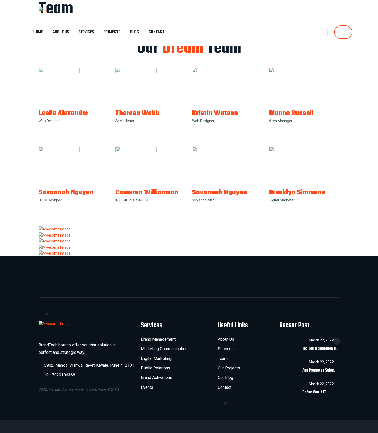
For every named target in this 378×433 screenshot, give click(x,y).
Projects (112, 32)
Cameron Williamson (146, 192)
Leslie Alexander (63, 113)
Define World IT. (314, 392)
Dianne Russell (291, 113)
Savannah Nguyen (66, 192)
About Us (60, 32)
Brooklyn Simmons (297, 192)
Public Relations (155, 368)
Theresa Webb (137, 113)
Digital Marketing (156, 358)
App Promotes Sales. (318, 370)
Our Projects (229, 368)
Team (223, 358)
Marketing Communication (164, 348)
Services (86, 32)
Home (38, 32)
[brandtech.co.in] (44, 9)
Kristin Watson (215, 113)
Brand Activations (156, 377)
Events (147, 387)
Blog (134, 32)
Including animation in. (320, 348)
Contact (156, 32)
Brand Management (158, 339)
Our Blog (225, 377)
